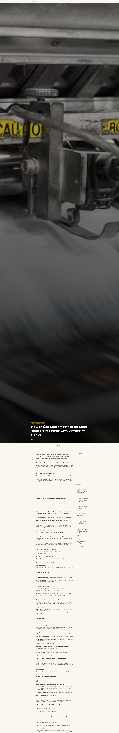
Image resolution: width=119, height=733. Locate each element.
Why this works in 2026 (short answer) (81, 490)
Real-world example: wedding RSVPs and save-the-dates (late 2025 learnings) (82, 534)
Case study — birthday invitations (82, 508)
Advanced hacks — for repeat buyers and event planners (81, 519)
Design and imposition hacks (83, 512)
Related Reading (81, 546)
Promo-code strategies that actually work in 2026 (81, 515)
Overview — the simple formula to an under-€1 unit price (82, 492)
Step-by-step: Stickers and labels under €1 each (82, 510)
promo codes (64, 466)
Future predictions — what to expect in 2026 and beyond (82, 540)
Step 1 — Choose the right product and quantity (83, 496)
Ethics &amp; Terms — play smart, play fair (82, 530)
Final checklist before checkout (81, 543)
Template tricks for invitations (83, 506)
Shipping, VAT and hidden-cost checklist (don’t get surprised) (81, 517)
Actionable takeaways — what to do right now (82, 542)
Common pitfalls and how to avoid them (82, 537)
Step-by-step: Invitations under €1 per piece (82, 503)
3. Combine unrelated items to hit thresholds (83, 525)
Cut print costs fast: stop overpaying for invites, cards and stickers (82, 487)
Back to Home (35, 1)
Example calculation (82, 513)
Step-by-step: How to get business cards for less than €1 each (82, 494)
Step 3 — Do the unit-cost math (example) (83, 501)
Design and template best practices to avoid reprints (82, 527)
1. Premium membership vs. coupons (83, 522)
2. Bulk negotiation (81, 523)
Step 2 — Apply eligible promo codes (83, 499)
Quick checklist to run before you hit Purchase (82, 532)
